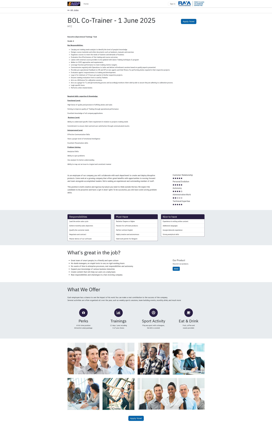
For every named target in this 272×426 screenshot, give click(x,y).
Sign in (172, 4)
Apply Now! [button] (189, 21)
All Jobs (74, 10)
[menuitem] (86, 4)
